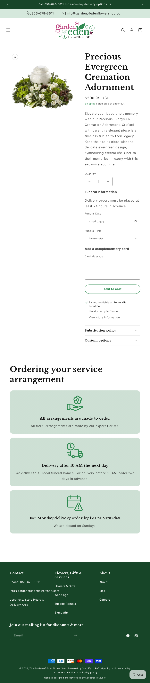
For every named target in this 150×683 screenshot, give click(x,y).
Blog (102, 590)
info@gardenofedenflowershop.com (34, 590)
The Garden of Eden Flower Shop (48, 668)
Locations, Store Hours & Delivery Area (27, 602)
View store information (104, 317)
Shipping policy (88, 672)
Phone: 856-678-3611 (25, 582)
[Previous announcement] (7, 4)
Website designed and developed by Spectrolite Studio (75, 677)
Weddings (61, 594)
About (103, 582)
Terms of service (65, 672)
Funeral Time (93, 230)
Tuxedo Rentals (65, 603)
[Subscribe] (75, 635)
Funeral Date (93, 213)
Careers (104, 599)
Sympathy (61, 612)
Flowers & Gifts (64, 586)
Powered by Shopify (79, 668)
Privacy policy (122, 668)
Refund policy (103, 668)
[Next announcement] (142, 4)
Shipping (90, 103)
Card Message (94, 256)
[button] (8, 30)
